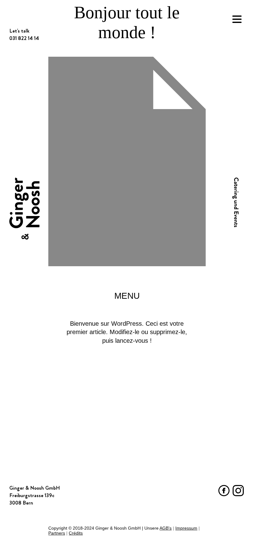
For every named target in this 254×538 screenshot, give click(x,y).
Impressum (186, 528)
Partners (56, 533)
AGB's (166, 528)
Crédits (76, 533)
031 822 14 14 (24, 495)
